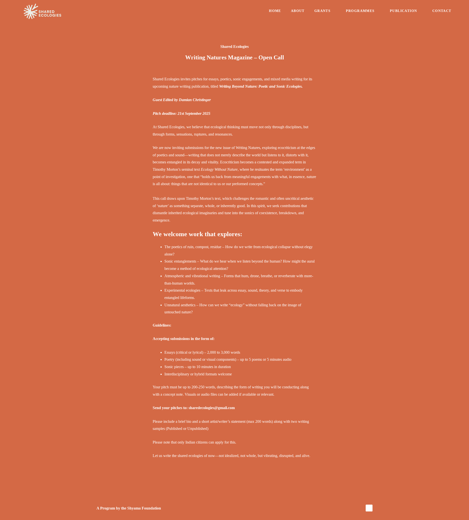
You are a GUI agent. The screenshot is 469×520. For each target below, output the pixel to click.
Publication (403, 11)
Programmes (360, 11)
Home (275, 11)
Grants (322, 11)
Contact (441, 11)
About (298, 11)
